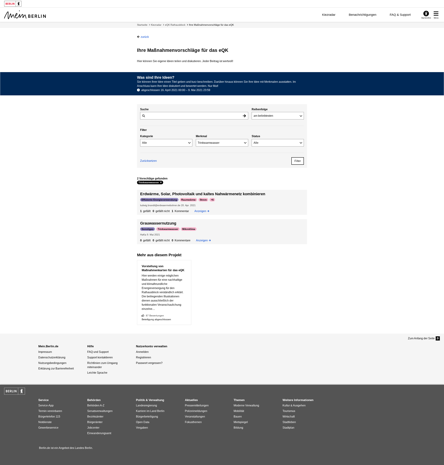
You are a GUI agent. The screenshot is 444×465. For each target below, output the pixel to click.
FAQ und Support (98, 351)
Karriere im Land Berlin (150, 411)
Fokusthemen (193, 422)
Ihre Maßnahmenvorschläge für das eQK (211, 24)
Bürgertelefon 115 (49, 416)
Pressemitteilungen (197, 405)
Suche (144, 109)
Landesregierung (146, 405)
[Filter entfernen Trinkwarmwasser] (161, 182)
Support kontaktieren (100, 357)
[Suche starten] (244, 115)
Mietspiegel (241, 422)
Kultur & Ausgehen (294, 405)
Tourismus (289, 411)
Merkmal (201, 136)
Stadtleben (289, 422)
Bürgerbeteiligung (147, 416)
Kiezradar (328, 14)
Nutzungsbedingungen (52, 362)
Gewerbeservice (48, 427)
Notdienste (45, 422)
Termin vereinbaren (50, 411)
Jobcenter (93, 427)
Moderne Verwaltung (246, 405)
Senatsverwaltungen (100, 411)
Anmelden (142, 351)
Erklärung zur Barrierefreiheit (56, 368)
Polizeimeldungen (196, 411)
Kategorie (146, 136)
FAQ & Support (400, 14)
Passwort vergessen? (149, 362)
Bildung (238, 427)
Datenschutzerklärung (51, 357)
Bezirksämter (95, 416)
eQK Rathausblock (175, 24)
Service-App (46, 405)
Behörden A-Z (95, 405)
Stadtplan (288, 427)
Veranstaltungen (195, 416)
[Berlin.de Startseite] (14, 391)
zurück (145, 36)
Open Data (142, 422)
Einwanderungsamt (99, 433)
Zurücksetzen (148, 160)
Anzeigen (201, 211)
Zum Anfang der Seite (421, 338)
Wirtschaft (289, 416)
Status (256, 136)
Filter (297, 161)
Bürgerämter (95, 422)
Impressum (45, 351)
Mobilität (239, 411)
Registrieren (143, 357)
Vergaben (142, 427)
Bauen (238, 416)
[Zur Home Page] (25, 15)
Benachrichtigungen (362, 14)
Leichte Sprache (97, 372)
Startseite (142, 24)
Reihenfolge (260, 109)
